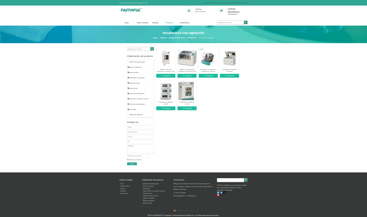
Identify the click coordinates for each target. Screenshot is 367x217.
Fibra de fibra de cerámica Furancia (154, 191)
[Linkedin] (218, 192)
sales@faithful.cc (233, 14)
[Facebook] (221, 192)
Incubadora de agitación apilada (166, 103)
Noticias (122, 188)
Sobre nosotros (125, 186)
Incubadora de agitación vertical (187, 103)
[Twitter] (224, 192)
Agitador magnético (149, 198)
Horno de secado (148, 186)
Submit (132, 164)
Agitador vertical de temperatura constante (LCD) (166, 70)
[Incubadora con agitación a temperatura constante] (208, 58)
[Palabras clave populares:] (245, 22)
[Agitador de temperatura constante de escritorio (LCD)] (187, 58)
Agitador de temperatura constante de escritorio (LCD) (187, 70)
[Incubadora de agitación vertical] (187, 93)
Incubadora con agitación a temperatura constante (208, 70)
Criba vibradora (147, 193)
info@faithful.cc (191, 196)
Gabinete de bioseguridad (151, 183)
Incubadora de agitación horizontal (229, 70)
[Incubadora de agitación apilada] (165, 91)
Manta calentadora (148, 200)
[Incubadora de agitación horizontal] (229, 58)
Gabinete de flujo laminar (150, 195)
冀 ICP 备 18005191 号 (155, 215)
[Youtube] (218, 195)
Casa (122, 183)
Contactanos (124, 193)
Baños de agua (147, 203)
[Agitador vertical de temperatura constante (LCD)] (165, 58)
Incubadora (146, 188)
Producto (123, 191)
